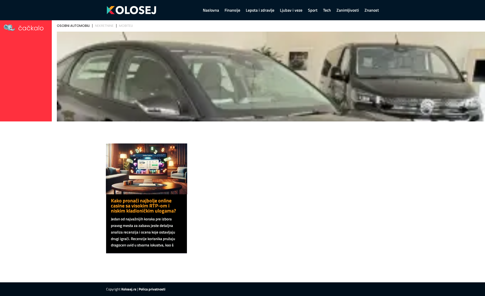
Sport (313, 10)
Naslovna (211, 10)
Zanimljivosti (347, 10)
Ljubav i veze (291, 10)
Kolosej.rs (128, 289)
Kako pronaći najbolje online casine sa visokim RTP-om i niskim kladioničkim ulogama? (143, 206)
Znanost (372, 10)
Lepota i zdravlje (260, 10)
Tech (327, 10)
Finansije (232, 10)
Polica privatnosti (152, 289)
